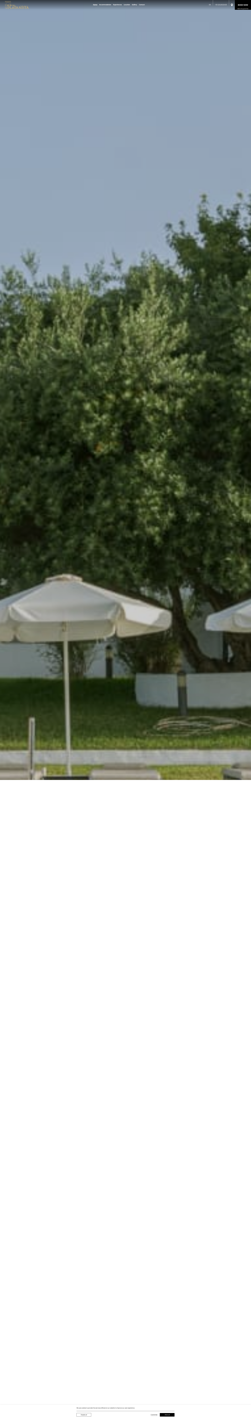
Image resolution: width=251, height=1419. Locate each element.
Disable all (84, 1415)
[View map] (232, 5)
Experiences (117, 5)
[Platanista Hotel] (17, 5)
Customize (154, 1415)
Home (95, 5)
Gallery (134, 5)
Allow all (167, 1415)
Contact (142, 5)
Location (127, 5)
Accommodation (105, 5)
